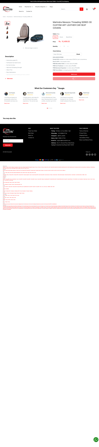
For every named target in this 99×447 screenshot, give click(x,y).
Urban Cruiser (55, 174)
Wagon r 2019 (20, 168)
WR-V (51, 186)
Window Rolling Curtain (15, 207)
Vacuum (68, 208)
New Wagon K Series (15, 168)
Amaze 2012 (10, 186)
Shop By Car (28, 6)
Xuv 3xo (61, 170)
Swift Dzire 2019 (77, 167)
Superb (15, 193)
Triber (10, 197)
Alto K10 (10, 167)
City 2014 (30, 186)
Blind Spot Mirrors (93, 208)
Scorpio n (42, 170)
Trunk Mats (41, 207)
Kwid (15, 197)
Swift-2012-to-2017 (47, 167)
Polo (16, 195)
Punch (26, 172)
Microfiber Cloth (78, 208)
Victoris (7, 167)
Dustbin (74, 208)
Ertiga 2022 (31, 167)
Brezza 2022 (7, 168)
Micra (9, 199)
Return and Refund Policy (85, 140)
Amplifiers (50, 208)
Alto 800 (4, 167)
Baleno (13, 167)
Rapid (20, 193)
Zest (35, 172)
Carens (11, 182)
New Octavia (5, 193)
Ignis (34, 167)
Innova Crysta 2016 (35, 174)
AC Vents (6, 208)
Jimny (26, 168)
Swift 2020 (56, 167)
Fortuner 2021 (21, 174)
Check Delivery (57, 51)
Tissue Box (48, 207)
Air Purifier (43, 208)
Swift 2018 (52, 167)
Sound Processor (15, 208)
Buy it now (83, 78)
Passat (14, 195)
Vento (18, 195)
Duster (8, 197)
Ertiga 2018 (27, 167)
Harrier (24, 172)
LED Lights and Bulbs (76, 207)
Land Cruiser (73, 174)
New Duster (4, 197)
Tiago (28, 172)
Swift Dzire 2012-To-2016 (66, 167)
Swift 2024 (60, 167)
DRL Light (58, 207)
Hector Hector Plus (17, 184)
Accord (4, 186)
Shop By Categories (40, 6)
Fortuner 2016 (16, 174)
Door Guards (88, 208)
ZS (21, 184)
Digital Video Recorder (60, 208)
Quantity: (55, 46)
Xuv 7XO (58, 170)
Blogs (51, 6)
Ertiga (24, 167)
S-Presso (39, 167)
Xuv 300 (48, 170)
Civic (40, 186)
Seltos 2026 (7, 182)
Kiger (13, 197)
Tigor (31, 172)
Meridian (7, 188)
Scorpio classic (33, 170)
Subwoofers (54, 208)
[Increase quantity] (67, 46)
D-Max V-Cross (7, 201)
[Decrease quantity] (60, 46)
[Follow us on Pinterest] (92, 155)
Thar (21, 170)
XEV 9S (9, 170)
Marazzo (64, 170)
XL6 (23, 168)
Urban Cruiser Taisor (68, 174)
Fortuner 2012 (11, 174)
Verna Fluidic (11, 180)
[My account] (87, 9)
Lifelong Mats (37, 207)
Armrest (45, 207)
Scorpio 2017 (28, 170)
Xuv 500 (52, 170)
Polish (65, 208)
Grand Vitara (84, 167)
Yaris (86, 174)
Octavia (8, 193)
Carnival (18, 182)
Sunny (7, 199)
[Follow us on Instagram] (90, 155)
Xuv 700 (55, 170)
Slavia (18, 193)
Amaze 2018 (19, 186)
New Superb (12, 193)
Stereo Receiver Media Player (37, 208)
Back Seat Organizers (28, 207)
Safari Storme (18, 172)
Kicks (14, 199)
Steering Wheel (9, 207)
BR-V (54, 186)
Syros (13, 182)
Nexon (33, 172)
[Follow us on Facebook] (87, 155)
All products (9, 16)
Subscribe (8, 145)
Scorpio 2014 (24, 170)
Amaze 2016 (15, 186)
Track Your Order (32, 131)
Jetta (11, 195)
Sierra (6, 172)
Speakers (47, 208)
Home (20, 6)
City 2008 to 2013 (26, 186)
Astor (3, 184)
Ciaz (22, 167)
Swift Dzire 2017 (72, 167)
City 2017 (34, 186)
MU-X (4, 201)
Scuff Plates (10, 208)
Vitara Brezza (88, 167)
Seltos (4, 182)
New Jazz (45, 186)
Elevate (7, 186)
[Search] (81, 9)
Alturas (4, 170)
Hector (13, 184)
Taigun (6, 195)
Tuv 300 (45, 170)
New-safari (12, 172)
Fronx (28, 168)
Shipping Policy (83, 135)
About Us (21, 11)
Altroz (9, 172)
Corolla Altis (4, 174)
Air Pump (71, 208)
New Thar (18, 170)
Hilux (8, 174)
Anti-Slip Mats (9, 209)
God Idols (4, 209)
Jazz (43, 186)
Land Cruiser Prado (79, 174)
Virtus (4, 195)
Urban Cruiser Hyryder (61, 174)
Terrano (12, 199)
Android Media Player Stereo (28, 208)
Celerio (20, 167)
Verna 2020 (7, 180)
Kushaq (23, 193)
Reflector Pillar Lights (91, 207)
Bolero (12, 170)
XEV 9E (7, 170)
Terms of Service (83, 131)
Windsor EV (7, 184)
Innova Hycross (47, 174)
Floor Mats (33, 207)
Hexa (21, 172)
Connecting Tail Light (63, 207)
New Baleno (16, 167)
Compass (4, 188)
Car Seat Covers (21, 207)
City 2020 (37, 186)
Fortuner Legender (26, 174)
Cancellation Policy (84, 137)
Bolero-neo (15, 170)
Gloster (10, 184)
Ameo (9, 195)
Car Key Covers (83, 208)
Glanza (51, 174)
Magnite (4, 199)
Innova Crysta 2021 (41, 174)
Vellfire (83, 174)
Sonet (16, 182)
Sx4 (81, 167)
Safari (15, 172)
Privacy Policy (83, 133)
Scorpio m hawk (38, 170)
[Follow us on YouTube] (95, 155)
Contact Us (29, 11)
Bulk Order (31, 133)
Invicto (10, 168)
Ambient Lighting (53, 207)
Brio (22, 186)
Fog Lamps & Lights (69, 207)
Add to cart (74, 74)
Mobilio (49, 186)
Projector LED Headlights (83, 207)
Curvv (4, 172)
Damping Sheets (21, 208)
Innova (31, 174)
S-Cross (36, 167)
